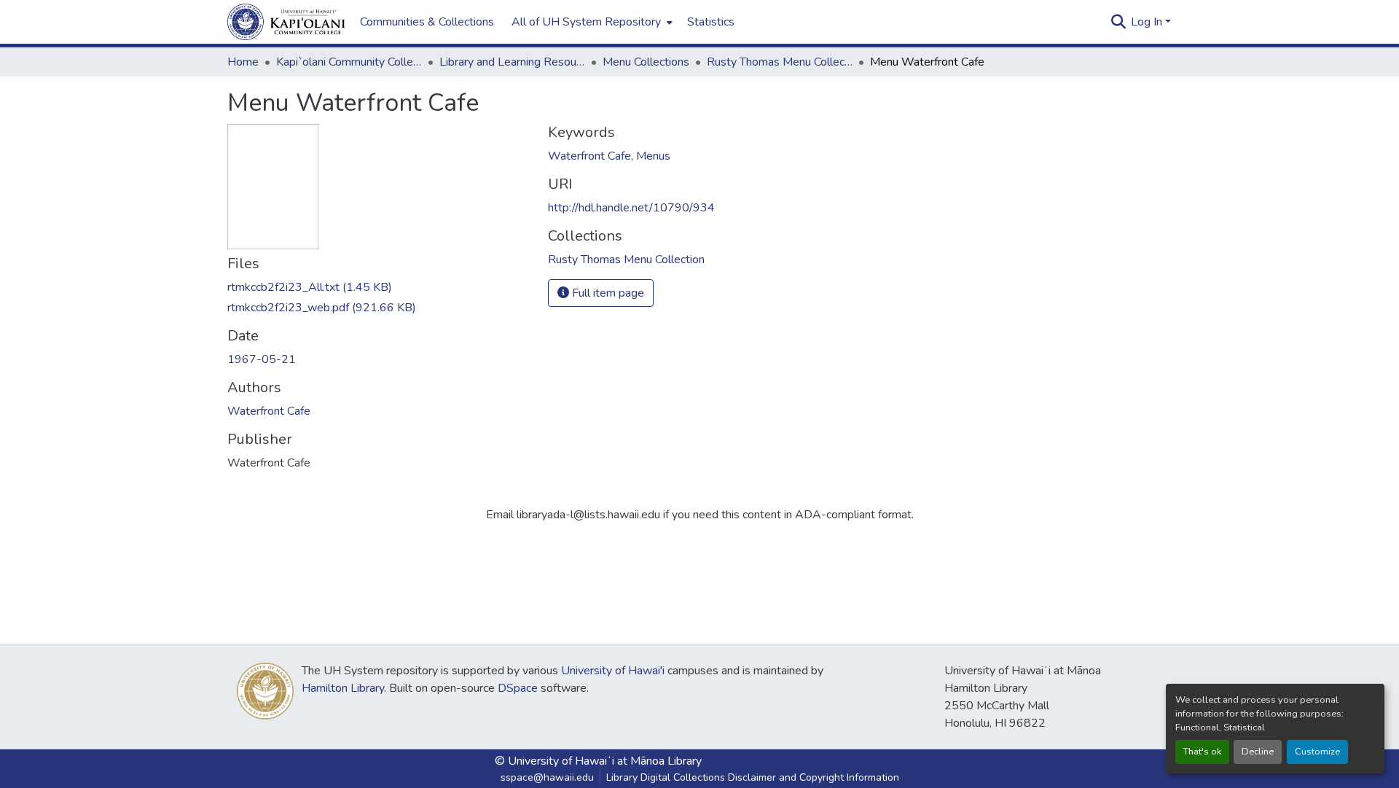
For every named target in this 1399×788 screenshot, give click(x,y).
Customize (1317, 751)
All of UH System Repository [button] (586, 22)
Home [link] (243, 62)
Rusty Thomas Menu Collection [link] (780, 62)
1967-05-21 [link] (261, 359)
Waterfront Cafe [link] (268, 411)
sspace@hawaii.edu (547, 777)
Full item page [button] (606, 293)
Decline (1258, 751)
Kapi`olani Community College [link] (349, 62)
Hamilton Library (343, 688)
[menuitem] (591, 22)
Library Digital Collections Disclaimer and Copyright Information (752, 777)
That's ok (1202, 751)
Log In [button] (1148, 22)
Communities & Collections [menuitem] (427, 22)
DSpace (518, 688)
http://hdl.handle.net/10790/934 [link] (631, 208)
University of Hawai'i (613, 671)
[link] (378, 287)
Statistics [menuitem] (710, 22)
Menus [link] (653, 156)
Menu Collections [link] (646, 62)
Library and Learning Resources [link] (512, 62)
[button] (286, 22)
